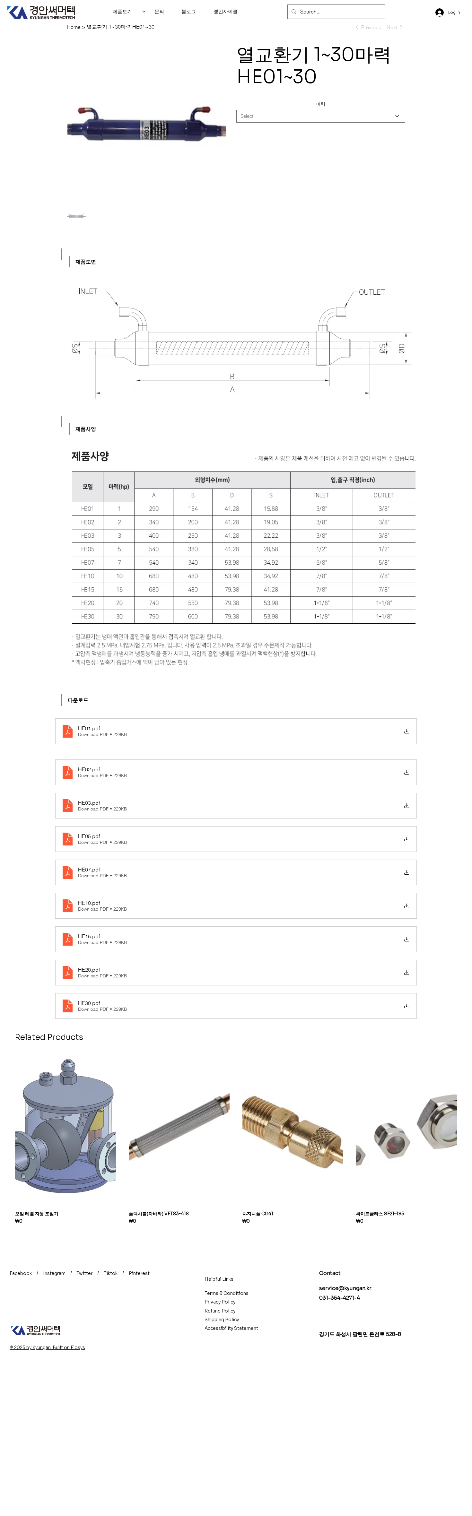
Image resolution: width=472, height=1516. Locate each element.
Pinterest (139, 1273)
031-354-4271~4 (339, 1298)
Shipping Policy (222, 1319)
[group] (236, 1139)
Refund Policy (220, 1311)
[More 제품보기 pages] (143, 11)
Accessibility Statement (231, 1328)
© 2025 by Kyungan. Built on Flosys (47, 1347)
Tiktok (111, 1273)
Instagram (54, 1273)
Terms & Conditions (227, 1293)
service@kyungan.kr (345, 1288)
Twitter (84, 1273)
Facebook (21, 1273)
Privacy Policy (220, 1302)
